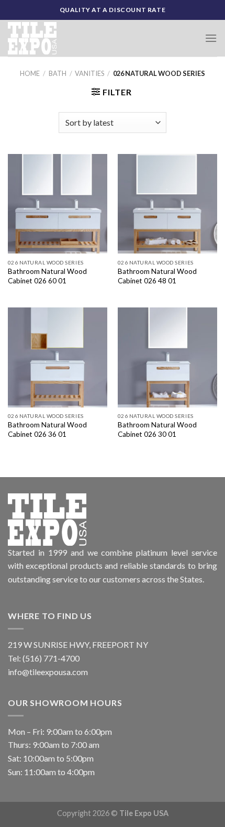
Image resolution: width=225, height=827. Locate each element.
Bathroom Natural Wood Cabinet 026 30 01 (157, 429)
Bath (57, 73)
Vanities (89, 73)
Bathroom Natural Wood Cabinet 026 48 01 (157, 276)
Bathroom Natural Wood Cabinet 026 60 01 (47, 276)
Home (30, 73)
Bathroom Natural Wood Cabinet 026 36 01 (47, 429)
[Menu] (211, 38)
